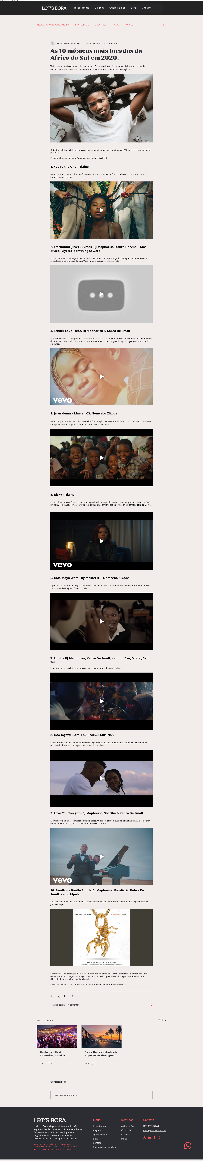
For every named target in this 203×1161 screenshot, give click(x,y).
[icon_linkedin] (149, 1137)
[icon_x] (144, 1137)
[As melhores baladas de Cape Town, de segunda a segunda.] (101, 1036)
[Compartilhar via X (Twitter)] (58, 996)
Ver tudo (162, 1020)
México (129, 24)
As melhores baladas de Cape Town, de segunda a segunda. (101, 1054)
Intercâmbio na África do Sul (53, 24)
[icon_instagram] (159, 1137)
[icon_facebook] (154, 1137)
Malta (116, 24)
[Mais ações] (151, 43)
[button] (146, 8)
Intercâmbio (82, 24)
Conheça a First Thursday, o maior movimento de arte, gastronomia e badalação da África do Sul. (56, 1054)
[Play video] (101, 210)
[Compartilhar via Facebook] (51, 996)
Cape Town (101, 24)
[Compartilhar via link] (72, 996)
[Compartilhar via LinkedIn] (65, 996)
